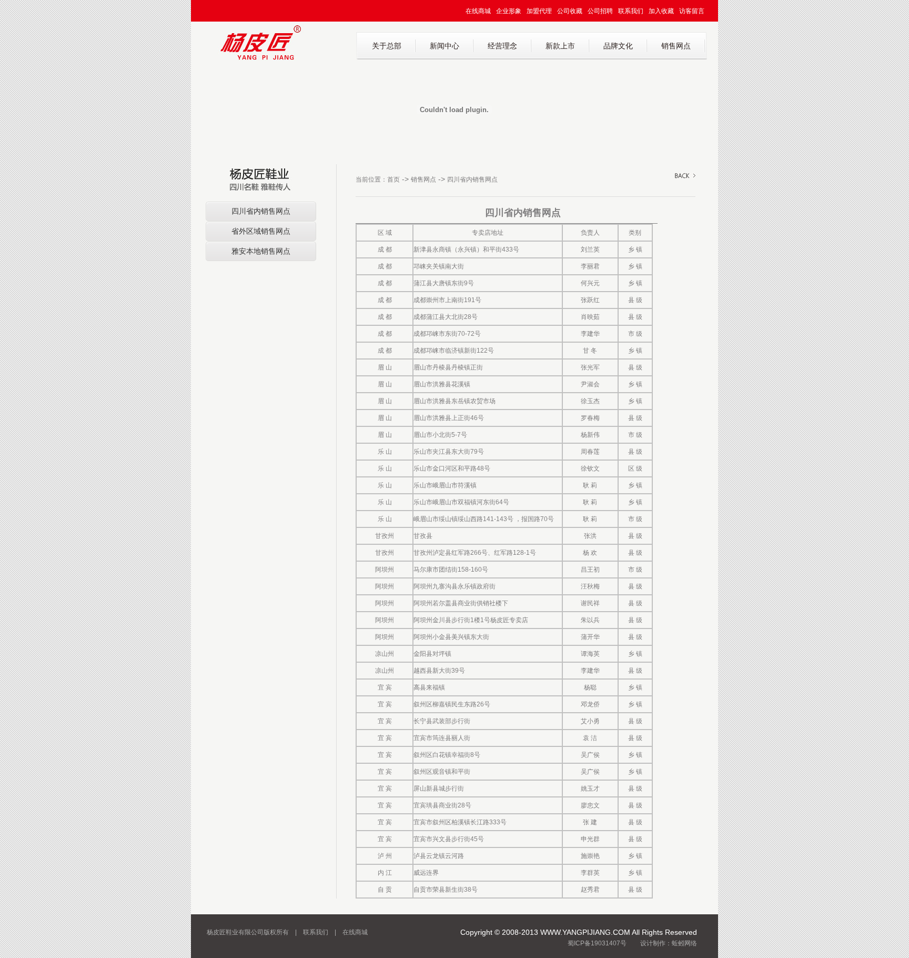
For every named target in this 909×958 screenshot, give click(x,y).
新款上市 (560, 46)
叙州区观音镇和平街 (441, 771)
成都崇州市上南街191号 (447, 300)
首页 (393, 179)
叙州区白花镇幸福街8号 (446, 755)
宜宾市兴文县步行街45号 (448, 839)
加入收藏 (661, 11)
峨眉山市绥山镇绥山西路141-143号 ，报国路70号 (483, 519)
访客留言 (691, 11)
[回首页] (260, 58)
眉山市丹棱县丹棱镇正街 (448, 367)
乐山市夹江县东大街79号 (448, 451)
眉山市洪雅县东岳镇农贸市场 (454, 401)
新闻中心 (444, 46)
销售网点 (676, 46)
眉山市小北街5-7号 (440, 434)
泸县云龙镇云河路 (438, 856)
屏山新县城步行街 (438, 788)
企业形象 (508, 11)
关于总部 (386, 46)
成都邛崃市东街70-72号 (447, 333)
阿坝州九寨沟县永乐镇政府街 (454, 586)
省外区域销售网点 (260, 231)
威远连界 (426, 872)
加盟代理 (539, 11)
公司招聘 (600, 11)
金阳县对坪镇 (432, 653)
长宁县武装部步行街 (441, 721)
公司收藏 (569, 11)
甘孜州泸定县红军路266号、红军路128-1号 (474, 552)
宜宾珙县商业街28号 (442, 805)
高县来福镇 (429, 687)
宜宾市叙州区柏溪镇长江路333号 (460, 822)
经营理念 (502, 46)
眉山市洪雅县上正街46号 (448, 418)
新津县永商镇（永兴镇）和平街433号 (466, 249)
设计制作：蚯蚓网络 (668, 943)
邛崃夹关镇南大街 (438, 266)
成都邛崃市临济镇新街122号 (453, 350)
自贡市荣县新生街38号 (445, 889)
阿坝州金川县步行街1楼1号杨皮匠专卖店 (470, 620)
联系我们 (630, 11)
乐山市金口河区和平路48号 (451, 468)
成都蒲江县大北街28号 (445, 317)
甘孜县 (422, 536)
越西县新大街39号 (439, 670)
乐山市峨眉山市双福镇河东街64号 (461, 502)
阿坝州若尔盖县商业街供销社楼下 (460, 603)
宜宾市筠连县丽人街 (441, 738)
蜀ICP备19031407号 (597, 943)
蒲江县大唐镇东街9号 (443, 283)
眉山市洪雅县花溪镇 (441, 384)
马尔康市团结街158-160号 (450, 569)
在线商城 (478, 11)
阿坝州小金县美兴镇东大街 (451, 637)
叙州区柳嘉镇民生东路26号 (451, 704)
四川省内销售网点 (260, 211)
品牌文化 (618, 46)
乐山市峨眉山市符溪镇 (445, 485)
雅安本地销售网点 (260, 251)
